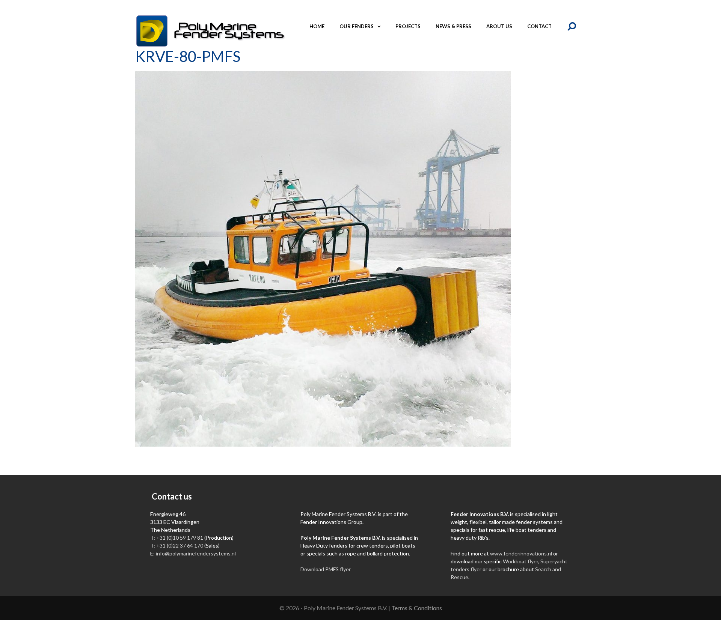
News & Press (453, 26)
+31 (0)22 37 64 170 (179, 545)
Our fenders (356, 26)
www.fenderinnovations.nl (521, 553)
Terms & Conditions (416, 607)
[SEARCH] (572, 26)
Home (316, 26)
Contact (539, 26)
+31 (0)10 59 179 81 (179, 537)
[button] (381, 26)
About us (499, 26)
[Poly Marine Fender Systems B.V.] (210, 30)
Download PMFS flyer (325, 569)
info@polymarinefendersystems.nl (196, 553)
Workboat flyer (520, 561)
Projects (408, 26)
